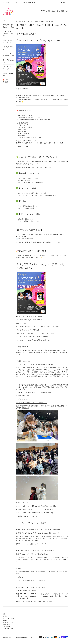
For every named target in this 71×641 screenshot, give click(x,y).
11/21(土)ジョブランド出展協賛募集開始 (8, 34)
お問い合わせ (6, 626)
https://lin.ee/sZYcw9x (40, 544)
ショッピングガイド (8, 618)
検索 (4, 614)
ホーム (5, 20)
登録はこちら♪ (49, 333)
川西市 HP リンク (8, 628)
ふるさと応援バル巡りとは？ (8, 68)
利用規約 (5, 620)
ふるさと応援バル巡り (16, 637)
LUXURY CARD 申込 (8, 74)
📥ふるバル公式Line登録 (8, 81)
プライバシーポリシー (9, 622)
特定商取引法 (6, 624)
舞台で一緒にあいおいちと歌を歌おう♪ (28, 330)
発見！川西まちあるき (8, 61)
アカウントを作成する (29, 2)
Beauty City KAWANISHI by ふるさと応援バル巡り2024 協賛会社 (35, 601)
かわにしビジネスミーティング (8, 41)
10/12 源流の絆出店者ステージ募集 (8, 26)
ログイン (18, 2)
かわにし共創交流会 (8, 48)
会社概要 (5, 616)
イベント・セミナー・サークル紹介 (8, 54)
